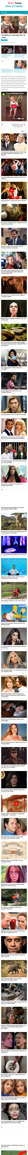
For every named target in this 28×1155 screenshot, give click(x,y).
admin (14, 42)
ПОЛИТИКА (4, 40)
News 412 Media (14, 6)
